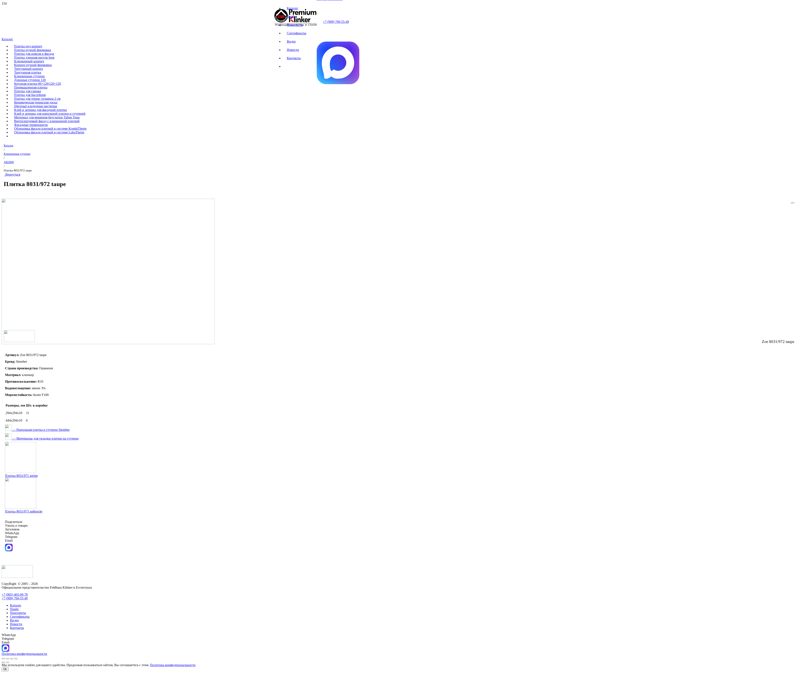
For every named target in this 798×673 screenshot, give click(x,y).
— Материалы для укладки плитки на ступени (45, 438)
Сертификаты (20, 616)
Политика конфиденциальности (173, 665)
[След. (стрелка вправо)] (7, 662)
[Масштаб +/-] (3, 658)
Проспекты (18, 613)
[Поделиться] (11, 658)
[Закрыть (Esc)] (15, 658)
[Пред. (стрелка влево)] (3, 662)
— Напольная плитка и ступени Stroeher (40, 429)
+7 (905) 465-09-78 (15, 594)
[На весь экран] (7, 658)
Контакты (17, 628)
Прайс (14, 609)
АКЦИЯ (9, 162)
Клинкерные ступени (17, 153)
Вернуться (12, 174)
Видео (14, 620)
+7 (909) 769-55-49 (336, 21)
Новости (16, 624)
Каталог (9, 145)
